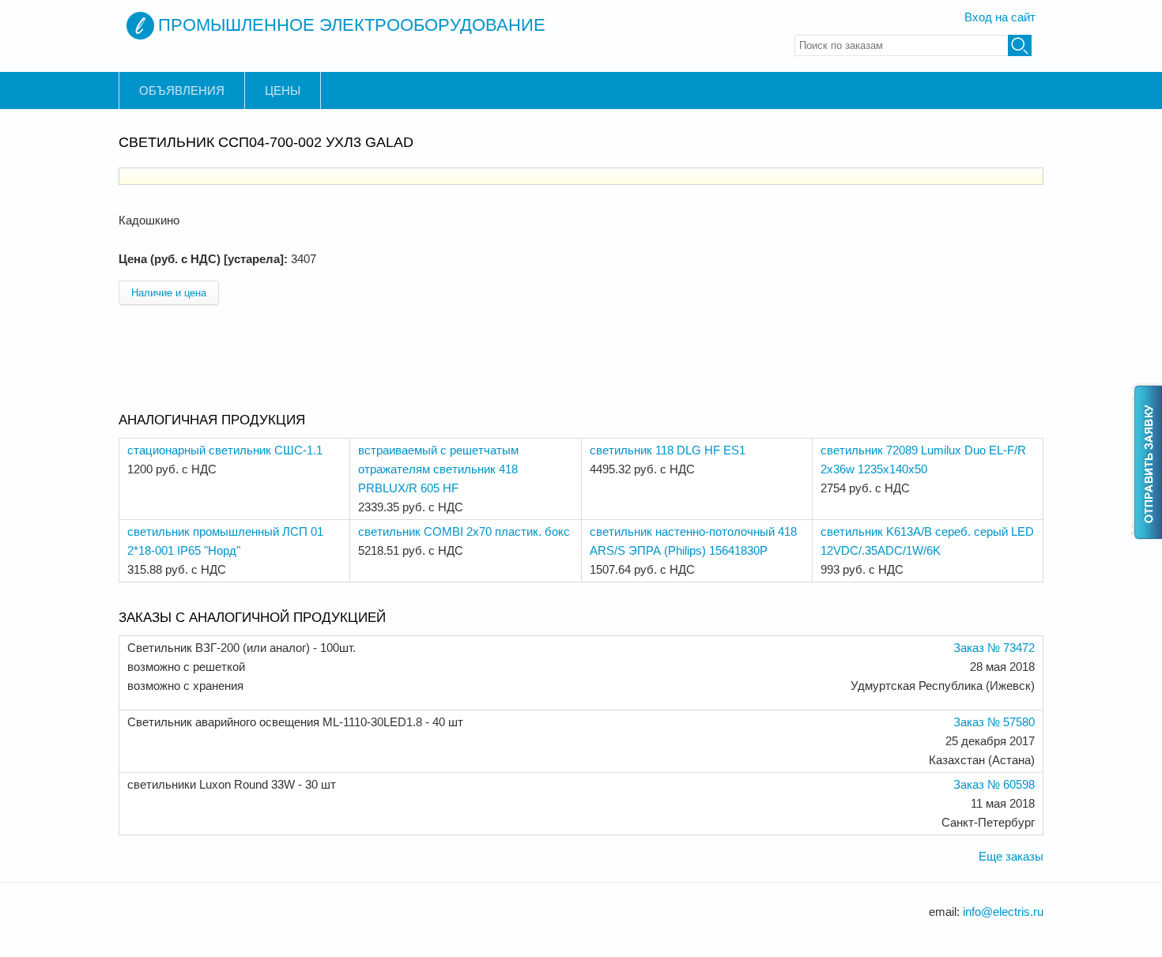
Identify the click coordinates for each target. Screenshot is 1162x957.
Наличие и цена (168, 293)
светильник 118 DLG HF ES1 (667, 450)
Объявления (181, 90)
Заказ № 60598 (994, 784)
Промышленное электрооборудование (351, 25)
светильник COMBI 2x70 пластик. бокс (464, 531)
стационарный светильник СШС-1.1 (225, 450)
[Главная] (140, 26)
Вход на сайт (1000, 17)
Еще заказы (1011, 856)
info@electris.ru (1003, 911)
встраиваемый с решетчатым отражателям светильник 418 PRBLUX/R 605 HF (438, 469)
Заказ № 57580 (994, 722)
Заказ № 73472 (994, 647)
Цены (282, 90)
